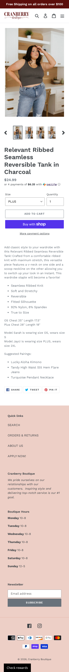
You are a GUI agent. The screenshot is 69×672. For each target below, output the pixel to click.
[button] (34, 184)
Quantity (52, 194)
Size (8, 194)
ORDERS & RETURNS (23, 435)
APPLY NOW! (17, 456)
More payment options (34, 233)
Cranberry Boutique (39, 659)
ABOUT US (15, 446)
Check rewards (17, 668)
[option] (17, 132)
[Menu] (62, 15)
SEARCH (14, 425)
